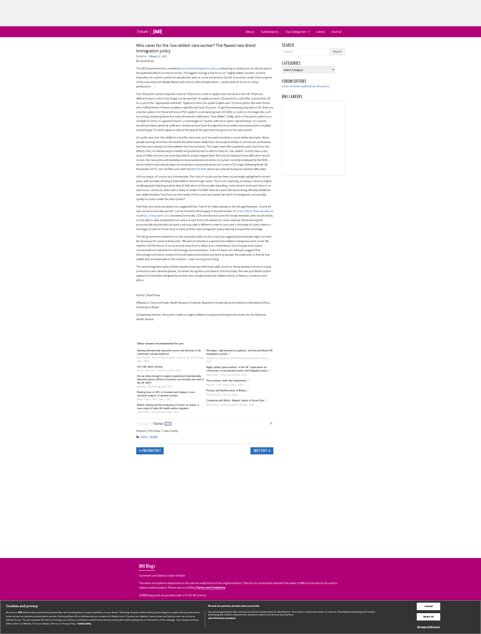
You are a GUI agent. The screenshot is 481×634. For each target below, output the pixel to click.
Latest (320, 32)
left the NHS (198, 169)
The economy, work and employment (226, 380)
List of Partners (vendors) (222, 618)
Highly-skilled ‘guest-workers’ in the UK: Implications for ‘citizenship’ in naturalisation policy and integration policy (237, 369)
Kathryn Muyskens (318, 86)
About (250, 32)
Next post (260, 451)
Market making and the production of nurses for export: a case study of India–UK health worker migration (168, 407)
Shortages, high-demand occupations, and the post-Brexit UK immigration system (239, 352)
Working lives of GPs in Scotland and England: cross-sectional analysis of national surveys (166, 394)
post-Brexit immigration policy (199, 68)
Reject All (428, 616)
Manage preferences (428, 627)
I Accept (428, 606)
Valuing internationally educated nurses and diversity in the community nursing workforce (169, 352)
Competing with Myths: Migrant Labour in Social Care (235, 400)
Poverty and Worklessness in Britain (226, 390)
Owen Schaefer (291, 86)
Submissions (269, 32)
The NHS (154, 437)
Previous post (151, 451)
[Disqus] (204, 504)
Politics (144, 437)
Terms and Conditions (211, 588)
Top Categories (296, 32)
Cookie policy (84, 623)
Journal (336, 32)
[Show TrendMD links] (271, 423)
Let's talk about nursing (149, 366)
